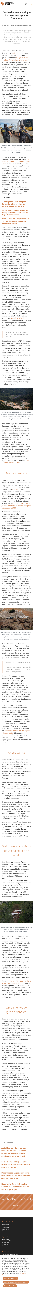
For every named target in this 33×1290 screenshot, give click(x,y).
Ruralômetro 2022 (6, 1241)
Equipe (3, 1226)
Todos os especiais (6, 1246)
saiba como (16, 1205)
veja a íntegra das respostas (16, 461)
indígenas (15, 53)
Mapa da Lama (5, 1244)
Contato (4, 1231)
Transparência (5, 1227)
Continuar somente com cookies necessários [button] (16, 1282)
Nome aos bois (5, 1239)
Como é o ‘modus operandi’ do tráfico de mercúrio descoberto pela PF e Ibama (15, 1164)
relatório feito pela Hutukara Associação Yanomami (16, 982)
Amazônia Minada (17, 318)
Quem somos (5, 1224)
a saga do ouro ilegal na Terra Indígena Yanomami (15, 59)
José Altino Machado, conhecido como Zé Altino (16, 161)
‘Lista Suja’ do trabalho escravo (10, 1254)
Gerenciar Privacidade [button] (10, 1286)
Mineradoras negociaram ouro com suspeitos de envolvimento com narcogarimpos (15, 1176)
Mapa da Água (5, 1242)
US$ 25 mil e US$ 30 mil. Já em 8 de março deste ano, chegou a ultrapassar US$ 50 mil (16, 505)
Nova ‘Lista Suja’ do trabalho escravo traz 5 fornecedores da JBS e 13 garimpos (15, 1187)
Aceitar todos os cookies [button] (10, 1278)
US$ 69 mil (16, 489)
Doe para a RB (5, 1229)
